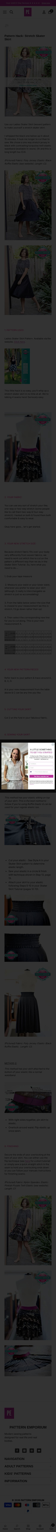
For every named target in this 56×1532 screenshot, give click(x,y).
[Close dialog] (53, 744)
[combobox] (32, 771)
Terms (33, 784)
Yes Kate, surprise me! (41, 776)
